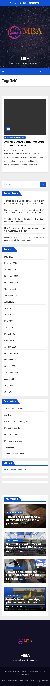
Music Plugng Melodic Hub (16, 470)
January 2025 (10, 347)
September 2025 (11, 295)
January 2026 (10, 270)
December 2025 (11, 276)
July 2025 (8, 308)
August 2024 (10, 379)
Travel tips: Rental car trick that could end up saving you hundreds (22, 575)
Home (4, 681)
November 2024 (11, 360)
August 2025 (10, 302)
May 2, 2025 (11, 150)
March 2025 (9, 334)
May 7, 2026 (13, 524)
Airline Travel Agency (13, 409)
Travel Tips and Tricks (14, 454)
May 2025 (8, 321)
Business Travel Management (14, 137)
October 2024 (10, 366)
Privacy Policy (35, 681)
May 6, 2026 (13, 551)
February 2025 (10, 340)
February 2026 (10, 263)
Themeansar (25, 675)
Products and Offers (13, 441)
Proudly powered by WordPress (16, 671)
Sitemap (45, 681)
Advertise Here (13, 681)
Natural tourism (11, 434)
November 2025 (11, 283)
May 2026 (8, 257)
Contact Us (24, 681)
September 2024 (11, 373)
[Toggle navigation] (46, 72)
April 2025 (8, 328)
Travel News (9, 447)
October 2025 (10, 289)
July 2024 (8, 385)
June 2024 (9, 392)
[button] (41, 72)
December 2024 (11, 353)
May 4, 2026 (13, 606)
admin (22, 150)
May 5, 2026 (13, 579)
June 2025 (9, 315)
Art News (8, 415)
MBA (25, 58)
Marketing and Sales (13, 428)
